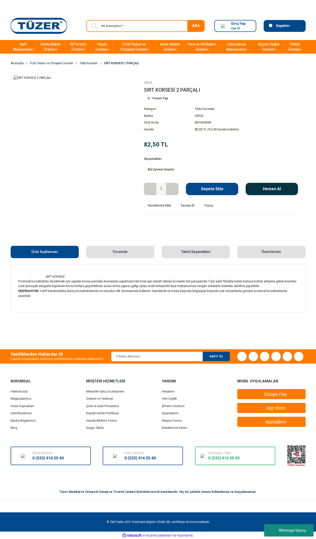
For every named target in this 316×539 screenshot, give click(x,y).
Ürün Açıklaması (44, 252)
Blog (14, 428)
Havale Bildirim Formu (101, 420)
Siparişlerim (170, 413)
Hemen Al (272, 189)
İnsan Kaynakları (22, 406)
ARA (196, 25)
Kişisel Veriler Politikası (102, 413)
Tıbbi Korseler (205, 109)
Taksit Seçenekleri (196, 252)
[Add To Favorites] (157, 205)
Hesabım (168, 391)
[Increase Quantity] (172, 189)
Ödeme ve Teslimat (99, 398)
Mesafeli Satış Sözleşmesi (105, 391)
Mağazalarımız (21, 398)
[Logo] (39, 25)
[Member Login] (223, 26)
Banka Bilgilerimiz (23, 420)
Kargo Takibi (95, 428)
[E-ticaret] (157, 535)
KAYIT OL (216, 356)
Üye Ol (235, 28)
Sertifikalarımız (21, 413)
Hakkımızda (19, 391)
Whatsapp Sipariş (292, 530)
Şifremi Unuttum (173, 406)
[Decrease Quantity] (150, 189)
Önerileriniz (271, 252)
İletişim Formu (172, 420)
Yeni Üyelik (169, 398)
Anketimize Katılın (174, 428)
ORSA (148, 82)
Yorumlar (120, 252)
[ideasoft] (132, 535)
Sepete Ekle (212, 189)
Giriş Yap (238, 23)
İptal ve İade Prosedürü (102, 406)
